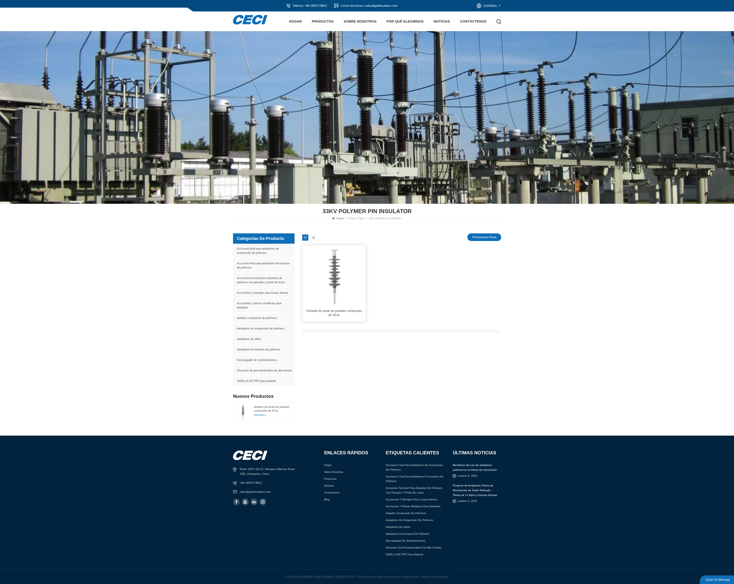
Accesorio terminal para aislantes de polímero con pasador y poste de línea (260, 280)
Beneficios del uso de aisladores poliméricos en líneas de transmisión (475, 467)
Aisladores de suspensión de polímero (260, 328)
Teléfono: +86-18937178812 (310, 5)
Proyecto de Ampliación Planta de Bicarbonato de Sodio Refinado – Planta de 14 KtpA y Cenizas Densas (475, 490)
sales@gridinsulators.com (255, 491)
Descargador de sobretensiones (257, 360)
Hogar (295, 21)
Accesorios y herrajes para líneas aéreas (262, 292)
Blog (327, 499)
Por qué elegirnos (405, 21)
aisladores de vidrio (249, 339)
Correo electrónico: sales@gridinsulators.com (369, 5)
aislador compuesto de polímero (257, 318)
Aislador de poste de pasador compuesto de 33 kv (334, 313)
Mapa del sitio (410, 576)
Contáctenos (473, 21)
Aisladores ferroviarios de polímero (258, 349)
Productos (323, 21)
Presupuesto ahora (484, 237)
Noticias (442, 21)
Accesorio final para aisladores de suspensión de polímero (258, 250)
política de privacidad (435, 576)
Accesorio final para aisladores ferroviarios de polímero (263, 265)
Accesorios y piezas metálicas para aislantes (259, 305)
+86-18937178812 (251, 482)
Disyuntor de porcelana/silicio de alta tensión (264, 370)
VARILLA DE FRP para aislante (256, 381)
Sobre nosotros (360, 21)
